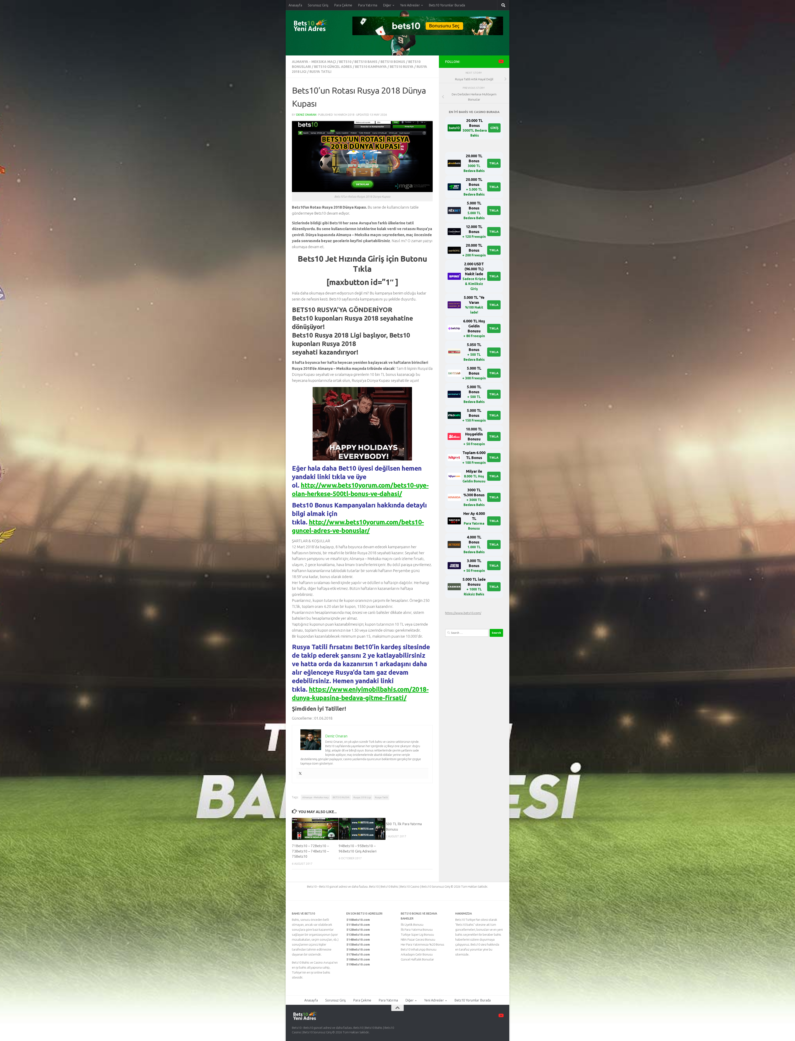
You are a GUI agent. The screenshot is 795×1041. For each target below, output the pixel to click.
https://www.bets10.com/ (463, 613)
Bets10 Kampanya (371, 67)
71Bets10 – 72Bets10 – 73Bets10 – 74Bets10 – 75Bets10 (310, 851)
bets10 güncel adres (333, 67)
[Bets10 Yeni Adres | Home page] (318, 26)
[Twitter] (300, 774)
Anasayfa (295, 5)
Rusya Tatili (320, 71)
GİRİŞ (494, 128)
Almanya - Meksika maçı (314, 62)
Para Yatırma (367, 5)
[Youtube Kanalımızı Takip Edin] (500, 61)
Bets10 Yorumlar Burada (447, 5)
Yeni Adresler (410, 5)
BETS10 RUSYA (401, 67)
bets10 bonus (393, 62)
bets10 (345, 62)
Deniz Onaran (306, 114)
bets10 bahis (365, 62)
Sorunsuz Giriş (318, 5)
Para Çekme (343, 5)
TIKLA (494, 163)
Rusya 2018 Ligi (362, 797)
